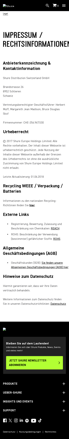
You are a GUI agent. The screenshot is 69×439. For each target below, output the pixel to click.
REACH (55, 228)
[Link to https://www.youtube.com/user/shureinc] (33, 421)
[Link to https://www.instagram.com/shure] (16, 420)
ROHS (56, 239)
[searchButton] (47, 5)
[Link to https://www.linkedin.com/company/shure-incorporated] (21, 420)
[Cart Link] (55, 5)
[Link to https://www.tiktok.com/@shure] (40, 420)
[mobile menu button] (64, 5)
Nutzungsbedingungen (30, 432)
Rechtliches (50, 432)
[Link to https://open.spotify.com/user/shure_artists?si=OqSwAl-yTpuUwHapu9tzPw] (27, 421)
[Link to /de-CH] (11, 5)
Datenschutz (58, 304)
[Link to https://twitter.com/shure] (10, 420)
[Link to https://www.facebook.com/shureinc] (5, 420)
